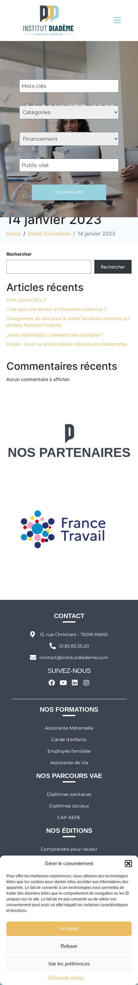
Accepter (69, 928)
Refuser (69, 946)
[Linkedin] (75, 683)
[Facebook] (51, 683)
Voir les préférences (69, 963)
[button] (128, 863)
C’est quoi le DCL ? (26, 299)
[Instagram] (86, 683)
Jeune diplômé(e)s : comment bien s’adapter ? (54, 334)
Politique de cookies (65, 977)
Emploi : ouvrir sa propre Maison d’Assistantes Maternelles (66, 344)
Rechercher (69, 192)
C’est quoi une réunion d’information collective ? (56, 309)
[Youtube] (63, 683)
